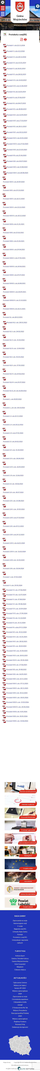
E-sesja (20, 926)
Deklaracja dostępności (20, 1027)
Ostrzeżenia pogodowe (20, 999)
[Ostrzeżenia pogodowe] (20, 877)
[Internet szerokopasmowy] (20, 787)
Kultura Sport (20, 956)
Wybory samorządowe (20, 1019)
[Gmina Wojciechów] (20, 7)
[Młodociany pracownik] (20, 813)
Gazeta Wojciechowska (20, 961)
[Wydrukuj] (25, 39)
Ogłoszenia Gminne (20, 982)
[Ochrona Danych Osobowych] (20, 838)
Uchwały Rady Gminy (20, 932)
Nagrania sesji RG (20, 929)
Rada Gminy (23, 25)
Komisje (20, 934)
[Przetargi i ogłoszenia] (20, 825)
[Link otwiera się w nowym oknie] (20, 889)
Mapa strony (7, 1062)
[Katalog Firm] (20, 851)
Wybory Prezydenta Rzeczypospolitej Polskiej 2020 (20, 1013)
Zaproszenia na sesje (20, 920)
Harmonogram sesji (20, 923)
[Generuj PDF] (21, 39)
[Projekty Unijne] (20, 864)
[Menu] (2, 2)
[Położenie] (20, 1045)
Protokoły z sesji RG (20, 937)
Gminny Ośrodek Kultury (20, 958)
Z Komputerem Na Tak (20, 1008)
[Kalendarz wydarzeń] (20, 800)
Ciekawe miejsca (20, 970)
